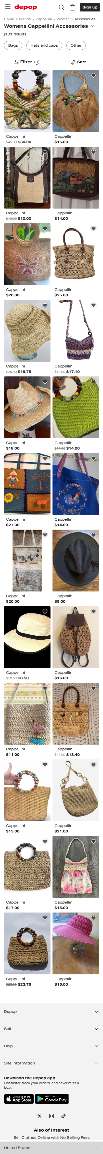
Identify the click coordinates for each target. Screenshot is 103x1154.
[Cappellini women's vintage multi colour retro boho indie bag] (27, 943)
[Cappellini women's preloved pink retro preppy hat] (75, 943)
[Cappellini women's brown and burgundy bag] (27, 178)
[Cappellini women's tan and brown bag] (27, 254)
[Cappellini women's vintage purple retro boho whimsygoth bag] (27, 560)
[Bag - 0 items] (72, 7)
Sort (81, 62)
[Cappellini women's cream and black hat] (27, 637)
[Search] (61, 7)
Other (76, 45)
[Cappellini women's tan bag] (75, 254)
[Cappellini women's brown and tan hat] (27, 407)
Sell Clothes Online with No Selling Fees (52, 1137)
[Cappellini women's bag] (75, 484)
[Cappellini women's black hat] (75, 560)
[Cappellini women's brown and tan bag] (75, 637)
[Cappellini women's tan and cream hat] (27, 331)
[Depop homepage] (25, 7)
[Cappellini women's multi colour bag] (27, 101)
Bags (13, 45)
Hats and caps (44, 45)
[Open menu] (8, 6)
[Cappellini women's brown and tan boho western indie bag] (75, 101)
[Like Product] (45, 75)
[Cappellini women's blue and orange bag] (27, 484)
